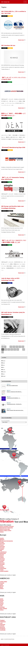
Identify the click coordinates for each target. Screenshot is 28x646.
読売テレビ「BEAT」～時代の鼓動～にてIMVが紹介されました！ (13, 114)
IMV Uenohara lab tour (8, 45)
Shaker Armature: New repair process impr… (15, 410)
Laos (1, 623)
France (2, 545)
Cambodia (2, 630)
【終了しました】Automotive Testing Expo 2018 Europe (12, 178)
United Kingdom (4, 571)
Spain (1, 565)
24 (17, 349)
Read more (21, 40)
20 (5, 349)
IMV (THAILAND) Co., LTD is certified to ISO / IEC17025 (13, 12)
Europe (4, 369)
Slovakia (2, 564)
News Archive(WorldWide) (5, 420)
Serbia (1, 561)
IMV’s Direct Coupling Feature (12, 385)
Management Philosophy (6, 527)
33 (23, 349)
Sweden (2, 567)
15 (13, 346)
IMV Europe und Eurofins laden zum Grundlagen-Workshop (12, 207)
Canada (2, 583)
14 (10, 346)
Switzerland (3, 568)
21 (8, 349)
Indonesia (2, 624)
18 (22, 346)
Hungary (2, 547)
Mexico (2, 585)
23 (14, 349)
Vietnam (4, 360)
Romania (2, 558)
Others (2, 556)
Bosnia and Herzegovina (6, 541)
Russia (2, 600)
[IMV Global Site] (14, 2)
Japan (4, 365)
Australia (2, 607)
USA (3, 367)
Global (4, 362)
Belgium (2, 539)
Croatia (2, 542)
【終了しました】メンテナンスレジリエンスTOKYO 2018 (13, 78)
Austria (2, 538)
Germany (10, 210)
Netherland (3, 553)
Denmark (2, 543)
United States (3, 581)
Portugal (2, 560)
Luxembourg (3, 552)
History (2, 531)
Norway (2, 554)
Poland (2, 557)
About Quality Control (5, 530)
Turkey (2, 569)
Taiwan (2, 603)
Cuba (1, 584)
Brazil (1, 587)
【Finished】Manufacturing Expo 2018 (13, 147)
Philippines (3, 621)
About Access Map (5, 529)
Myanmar (2, 627)
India (1, 605)
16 (16, 346)
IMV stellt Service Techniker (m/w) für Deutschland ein (13, 313)
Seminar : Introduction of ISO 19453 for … (14, 391)
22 (11, 349)
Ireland (2, 549)
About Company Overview (7, 526)
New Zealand (3, 608)
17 (19, 346)
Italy (1, 550)
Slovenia (2, 563)
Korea (1, 604)
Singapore (2, 628)
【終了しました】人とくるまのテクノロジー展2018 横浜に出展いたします (13, 241)
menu (25, 1)
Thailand (10, 150)
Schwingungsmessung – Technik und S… (14, 404)
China (1, 601)
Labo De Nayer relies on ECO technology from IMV (10, 279)
